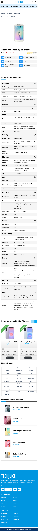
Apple (3, 6)
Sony (19, 389)
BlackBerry (19, 370)
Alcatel (19, 368)
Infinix (32, 6)
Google (15, 6)
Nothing (7, 384)
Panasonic (7, 386)
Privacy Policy (16, 519)
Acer (7, 368)
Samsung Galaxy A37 (9, 342)
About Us (3, 516)
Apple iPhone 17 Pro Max (22, 407)
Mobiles (9, 13)
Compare (10, 357)
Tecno (31, 389)
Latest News (4, 522)
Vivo (20, 6)
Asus (7, 370)
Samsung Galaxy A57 (28, 342)
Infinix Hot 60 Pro (19, 454)
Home (3, 13)
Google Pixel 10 (19, 442)
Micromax (31, 378)
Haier (7, 373)
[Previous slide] (32, 321)
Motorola (19, 381)
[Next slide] (35, 321)
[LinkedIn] (19, 489)
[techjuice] (8, 476)
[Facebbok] (3, 489)
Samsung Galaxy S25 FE (22, 431)
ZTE (19, 394)
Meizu (19, 378)
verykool (7, 391)
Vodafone (31, 391)
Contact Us (4, 519)
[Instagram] (10, 489)
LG (7, 378)
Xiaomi (7, 394)
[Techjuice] (19, 2)
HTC (31, 373)
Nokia (31, 381)
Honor (19, 373)
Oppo (31, 384)
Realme (31, 386)
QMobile (19, 386)
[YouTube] (15, 489)
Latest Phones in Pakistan (12, 399)
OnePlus (19, 384)
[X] (7, 489)
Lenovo (31, 376)
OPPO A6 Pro (18, 419)
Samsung (9, 6)
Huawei (26, 6)
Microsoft (7, 381)
